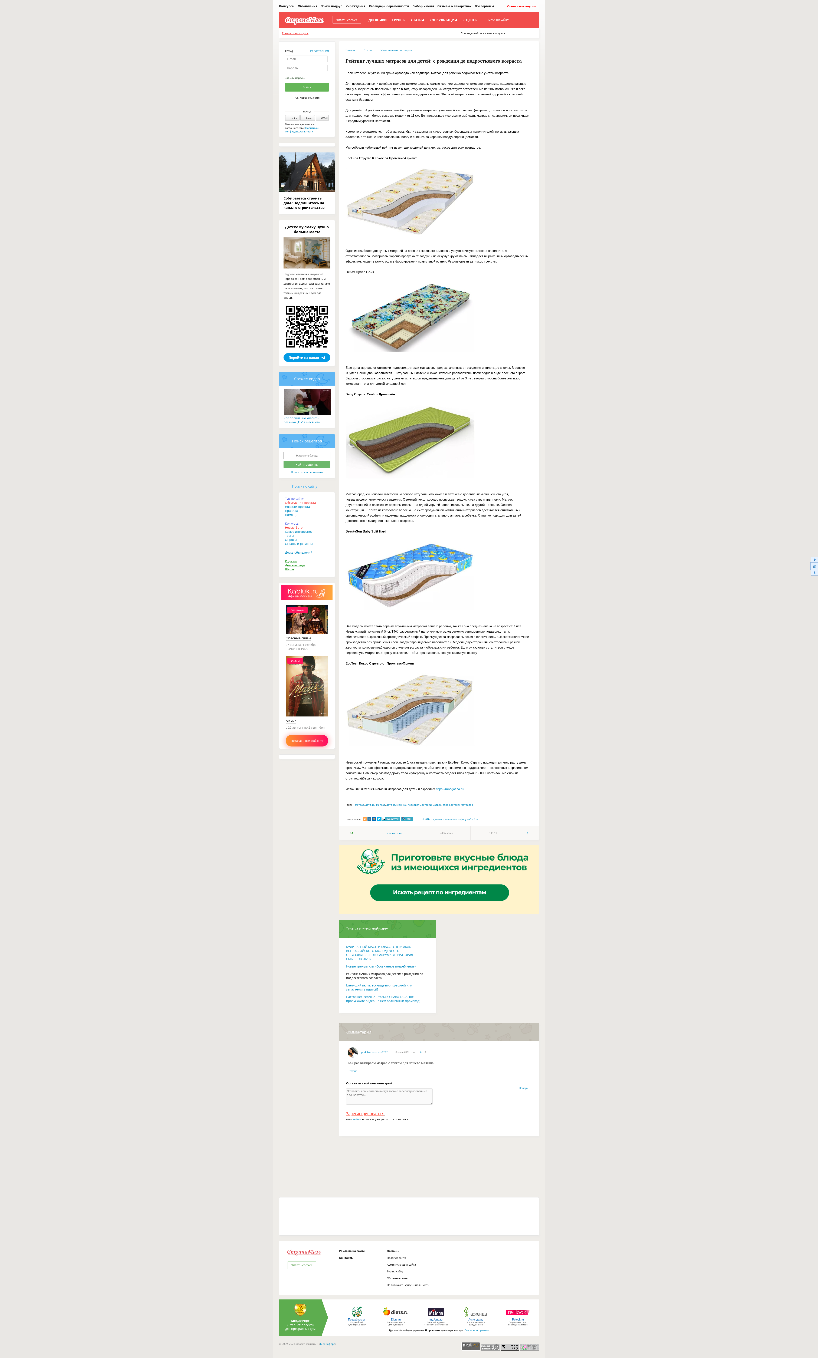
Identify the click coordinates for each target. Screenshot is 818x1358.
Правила (291, 511)
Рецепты (470, 20)
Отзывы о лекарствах (454, 6)
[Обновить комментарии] (814, 566)
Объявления (307, 6)
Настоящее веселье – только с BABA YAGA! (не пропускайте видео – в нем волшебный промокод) (383, 999)
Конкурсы (286, 6)
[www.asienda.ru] (476, 1317)
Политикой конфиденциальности (302, 129)
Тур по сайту (294, 499)
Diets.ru (396, 1319)
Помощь (291, 515)
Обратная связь (397, 1278)
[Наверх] (814, 559)
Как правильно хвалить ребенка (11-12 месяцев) (302, 420)
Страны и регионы (299, 544)
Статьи (417, 20)
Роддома (291, 561)
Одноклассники (310, 105)
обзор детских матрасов (458, 805)
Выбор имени (423, 6)
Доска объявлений (299, 552)
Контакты (346, 1258)
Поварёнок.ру (357, 1319)
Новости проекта (297, 507)
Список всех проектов (477, 1330)
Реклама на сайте (352, 1251)
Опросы (291, 540)
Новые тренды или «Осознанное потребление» (381, 966)
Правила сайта (396, 1258)
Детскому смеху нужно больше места (307, 229)
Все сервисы (484, 6)
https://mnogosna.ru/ (450, 789)
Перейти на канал (304, 357)
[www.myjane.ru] (436, 1317)
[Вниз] (814, 573)
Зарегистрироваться (365, 1113)
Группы (399, 20)
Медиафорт (327, 1344)
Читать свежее (347, 20)
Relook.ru (518, 1319)
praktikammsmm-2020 (374, 1052)
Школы (290, 569)
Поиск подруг (331, 6)
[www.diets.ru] (396, 1317)
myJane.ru (435, 1319)
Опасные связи (298, 638)
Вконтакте (304, 105)
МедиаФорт (300, 1321)
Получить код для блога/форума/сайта (454, 819)
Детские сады (295, 565)
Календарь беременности (389, 6)
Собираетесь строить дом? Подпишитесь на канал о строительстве (304, 203)
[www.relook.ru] (517, 1317)
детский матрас (375, 805)
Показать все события (307, 741)
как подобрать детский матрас (422, 805)
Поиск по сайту (304, 486)
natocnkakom (394, 833)
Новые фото (293, 527)
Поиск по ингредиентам (307, 472)
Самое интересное (299, 532)
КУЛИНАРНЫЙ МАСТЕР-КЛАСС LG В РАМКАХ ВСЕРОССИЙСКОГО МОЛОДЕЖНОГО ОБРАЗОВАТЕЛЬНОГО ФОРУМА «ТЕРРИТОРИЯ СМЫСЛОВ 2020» (379, 953)
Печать (425, 819)
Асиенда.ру (475, 1319)
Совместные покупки (521, 6)
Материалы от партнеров (396, 50)
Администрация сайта (401, 1264)
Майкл (291, 721)
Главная (351, 50)
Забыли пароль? (295, 78)
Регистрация (319, 51)
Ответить (353, 1070)
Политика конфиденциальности (408, 1285)
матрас (359, 805)
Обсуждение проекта (300, 503)
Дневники (378, 20)
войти (357, 1119)
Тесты (289, 536)
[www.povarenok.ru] (357, 1317)
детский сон (394, 805)
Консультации (443, 20)
